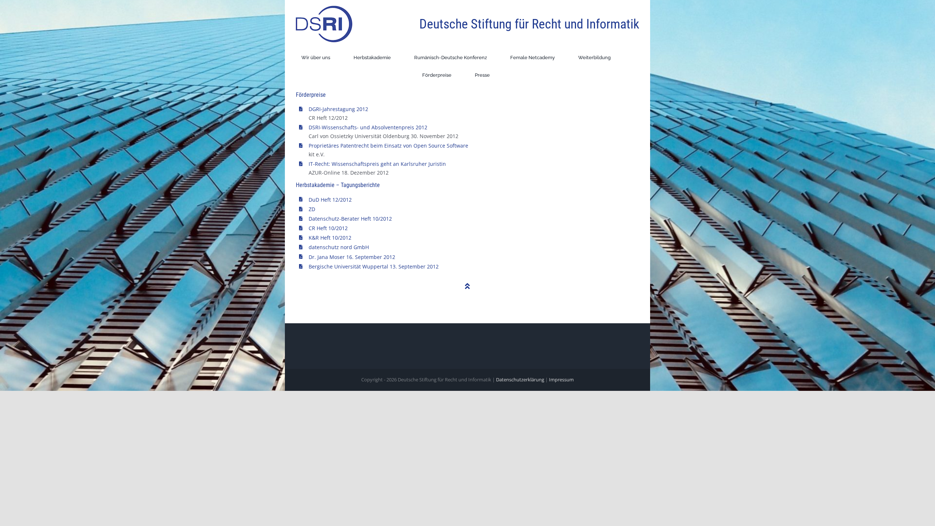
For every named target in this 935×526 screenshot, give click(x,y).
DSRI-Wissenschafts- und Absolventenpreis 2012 (368, 127)
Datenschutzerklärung (520, 379)
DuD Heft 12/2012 (330, 199)
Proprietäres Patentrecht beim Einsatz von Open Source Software (388, 145)
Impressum (561, 379)
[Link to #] (467, 286)
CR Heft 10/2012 (328, 228)
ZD (312, 209)
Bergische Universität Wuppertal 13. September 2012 (374, 266)
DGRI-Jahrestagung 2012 (338, 109)
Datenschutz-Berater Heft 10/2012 (350, 218)
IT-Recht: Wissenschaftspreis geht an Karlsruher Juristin (377, 163)
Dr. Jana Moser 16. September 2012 (352, 257)
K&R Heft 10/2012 (330, 237)
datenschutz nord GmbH (339, 247)
